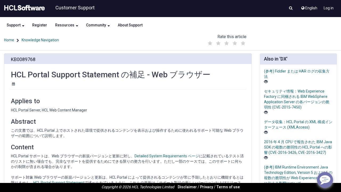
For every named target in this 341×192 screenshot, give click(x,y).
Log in (329, 8)
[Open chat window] (325, 180)
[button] (291, 8)
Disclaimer (187, 187)
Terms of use (228, 187)
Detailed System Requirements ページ (167, 156)
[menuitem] (308, 6)
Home (9, 40)
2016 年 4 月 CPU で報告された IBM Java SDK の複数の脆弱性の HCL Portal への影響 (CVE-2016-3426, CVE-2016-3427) (298, 147)
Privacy (206, 187)
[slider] (226, 42)
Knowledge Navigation (40, 40)
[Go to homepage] (23, 8)
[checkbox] (210, 43)
